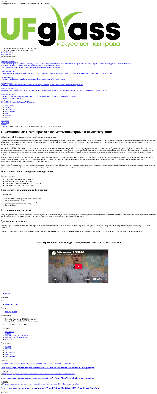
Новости (8, 113)
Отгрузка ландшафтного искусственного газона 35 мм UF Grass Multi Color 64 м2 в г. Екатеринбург (47, 378)
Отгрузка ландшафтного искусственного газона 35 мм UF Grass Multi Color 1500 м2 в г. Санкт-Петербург (50, 388)
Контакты (8, 117)
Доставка (8, 349)
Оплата (7, 350)
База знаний (9, 115)
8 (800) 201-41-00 (11, 304)
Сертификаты (10, 109)
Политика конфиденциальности (17, 336)
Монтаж (8, 347)
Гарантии (8, 354)
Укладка (8, 107)
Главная (4, 126)
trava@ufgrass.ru (11, 312)
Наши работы (10, 111)
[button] (78, 2)
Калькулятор (9, 106)
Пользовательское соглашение (16, 337)
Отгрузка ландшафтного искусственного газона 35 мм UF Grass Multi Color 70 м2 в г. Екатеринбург (47, 368)
